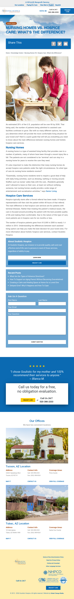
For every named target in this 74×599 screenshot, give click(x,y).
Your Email (12, 307)
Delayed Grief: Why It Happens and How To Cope (29, 285)
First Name (12, 300)
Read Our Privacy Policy (53, 560)
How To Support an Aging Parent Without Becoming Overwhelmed (36, 279)
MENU (42, 11)
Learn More (37, 257)
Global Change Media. (57, 593)
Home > (8, 53)
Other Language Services (53, 566)
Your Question (13, 314)
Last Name (42, 300)
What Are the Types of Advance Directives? (27, 276)
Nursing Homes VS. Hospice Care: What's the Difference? (43, 53)
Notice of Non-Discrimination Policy (53, 557)
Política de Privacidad (53, 563)
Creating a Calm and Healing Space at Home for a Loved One (34, 282)
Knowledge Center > (17, 53)
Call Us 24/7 (21, 580)
